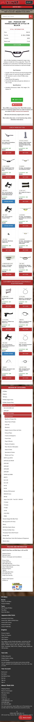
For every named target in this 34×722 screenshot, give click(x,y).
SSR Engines (4, 639)
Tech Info (4, 653)
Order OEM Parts (6, 562)
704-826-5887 (11, 11)
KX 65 (5, 485)
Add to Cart (17, 44)
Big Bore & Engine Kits (10, 419)
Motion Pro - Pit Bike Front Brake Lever (8, 322)
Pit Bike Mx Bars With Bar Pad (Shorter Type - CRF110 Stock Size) (25, 266)
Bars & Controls (9, 416)
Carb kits (7, 424)
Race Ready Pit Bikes (6, 608)
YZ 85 (5, 510)
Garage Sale (6, 535)
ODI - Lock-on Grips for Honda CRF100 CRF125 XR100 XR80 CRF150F (7, 193)
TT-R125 (6, 505)
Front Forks (8, 438)
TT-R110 (6, 502)
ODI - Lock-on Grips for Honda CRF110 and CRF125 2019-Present (8, 346)
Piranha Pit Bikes (5, 603)
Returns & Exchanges (6, 690)
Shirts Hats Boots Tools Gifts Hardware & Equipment (16, 538)
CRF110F (6, 410)
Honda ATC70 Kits (6, 624)
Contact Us (5, 580)
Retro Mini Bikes (5, 612)
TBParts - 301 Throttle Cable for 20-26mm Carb (8, 370)
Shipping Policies (6, 553)
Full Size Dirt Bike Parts (8, 530)
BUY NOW (8, 152)
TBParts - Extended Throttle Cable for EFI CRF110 (25, 322)
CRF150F (6, 466)
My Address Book (5, 676)
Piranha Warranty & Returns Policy (11, 565)
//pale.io (31, 715)
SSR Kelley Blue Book (7, 572)
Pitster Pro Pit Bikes (6, 601)
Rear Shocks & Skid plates (11, 446)
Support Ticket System (8, 578)
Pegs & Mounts (8, 441)
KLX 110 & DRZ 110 (9, 408)
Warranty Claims (6, 555)
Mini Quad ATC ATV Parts (9, 521)
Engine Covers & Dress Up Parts (13, 430)
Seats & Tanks (8, 449)
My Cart (3, 678)
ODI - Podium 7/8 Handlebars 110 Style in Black (8, 143)
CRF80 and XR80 (8, 474)
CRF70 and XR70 (8, 457)
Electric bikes (6, 541)
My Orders (4, 674)
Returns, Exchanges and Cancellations (12, 556)
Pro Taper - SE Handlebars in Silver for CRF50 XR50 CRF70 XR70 (25, 242)
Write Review (17, 104)
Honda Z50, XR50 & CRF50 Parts (9, 620)
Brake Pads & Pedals (10, 421)
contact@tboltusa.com (24, 10)
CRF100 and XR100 (9, 460)
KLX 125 (6, 480)
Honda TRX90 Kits (6, 626)
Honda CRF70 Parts (6, 622)
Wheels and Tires (9, 455)
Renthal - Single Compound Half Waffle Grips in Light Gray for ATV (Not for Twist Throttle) (25, 144)
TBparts (4, 570)
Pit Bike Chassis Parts (8, 402)
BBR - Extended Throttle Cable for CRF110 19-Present (24, 370)
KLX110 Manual (5, 660)
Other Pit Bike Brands (7, 567)
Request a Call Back (23, 11)
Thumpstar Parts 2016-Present (10, 532)
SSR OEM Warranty (7, 563)
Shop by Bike (17, 7)
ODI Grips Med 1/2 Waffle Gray (7, 299)
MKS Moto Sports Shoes (9, 527)
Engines (5, 394)
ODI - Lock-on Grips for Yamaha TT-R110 (7, 217)
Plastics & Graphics (10, 444)
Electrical (7, 427)
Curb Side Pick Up (6, 573)
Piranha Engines (5, 633)
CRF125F (6, 463)
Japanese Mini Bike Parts (9, 405)
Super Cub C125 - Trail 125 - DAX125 (13, 499)
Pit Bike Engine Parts (8, 399)
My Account (4, 672)
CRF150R (6, 469)
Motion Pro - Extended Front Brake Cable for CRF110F (25, 299)
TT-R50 (6, 507)
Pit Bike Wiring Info (6, 656)
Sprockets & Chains (10, 452)
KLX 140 (6, 482)
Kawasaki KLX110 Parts (7, 618)
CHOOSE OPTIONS (8, 201)
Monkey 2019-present (9, 491)
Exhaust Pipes (8, 433)
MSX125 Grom (7, 494)
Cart (29, 2)
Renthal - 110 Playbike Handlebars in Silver (7, 266)
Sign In (3, 682)
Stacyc (4, 524)
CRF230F (6, 471)
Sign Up (3, 680)
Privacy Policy (5, 560)
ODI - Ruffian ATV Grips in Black (24, 193)
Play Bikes (4, 610)
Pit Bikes (5, 391)
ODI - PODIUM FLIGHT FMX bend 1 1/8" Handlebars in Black (8, 169)
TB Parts (5, 397)
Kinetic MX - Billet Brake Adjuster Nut (7, 242)
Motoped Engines (6, 568)
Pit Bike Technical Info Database (19, 111)
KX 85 (5, 488)
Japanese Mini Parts (8, 615)
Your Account (6, 669)
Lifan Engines (4, 637)
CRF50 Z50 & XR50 (9, 413)
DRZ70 (5, 477)
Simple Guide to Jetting (7, 658)
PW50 (5, 516)
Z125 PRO (6, 513)
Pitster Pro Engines (6, 635)
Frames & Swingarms (10, 435)
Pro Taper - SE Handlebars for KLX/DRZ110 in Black (25, 169)
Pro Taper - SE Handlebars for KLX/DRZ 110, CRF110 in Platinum (25, 218)
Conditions (4, 695)
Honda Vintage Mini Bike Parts (10, 518)
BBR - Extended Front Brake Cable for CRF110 (25, 345)
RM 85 (5, 496)
